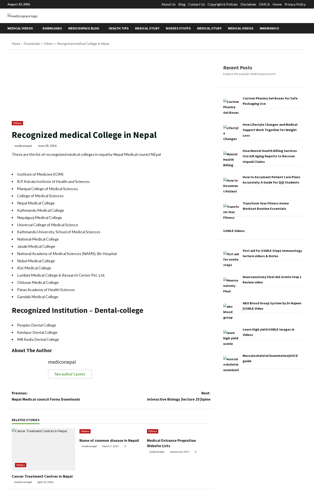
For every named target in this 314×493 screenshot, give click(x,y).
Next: (178, 396)
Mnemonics (269, 28)
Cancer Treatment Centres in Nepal (42, 476)
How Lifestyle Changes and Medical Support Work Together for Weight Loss (270, 129)
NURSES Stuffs (178, 28)
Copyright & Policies (223, 4)
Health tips (119, 28)
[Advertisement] (111, 85)
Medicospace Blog (83, 28)
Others (17, 123)
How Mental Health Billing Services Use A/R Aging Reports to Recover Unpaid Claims (270, 155)
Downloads (52, 28)
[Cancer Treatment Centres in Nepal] (43, 449)
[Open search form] (305, 28)
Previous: (46, 396)
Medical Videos (20, 28)
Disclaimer (248, 4)
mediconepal (23, 145)
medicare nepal (23, 482)
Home (277, 4)
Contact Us (196, 4)
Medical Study (147, 28)
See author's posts (70, 374)
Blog (181, 4)
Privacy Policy (295, 4)
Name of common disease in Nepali (109, 440)
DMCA (264, 4)
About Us (168, 4)
